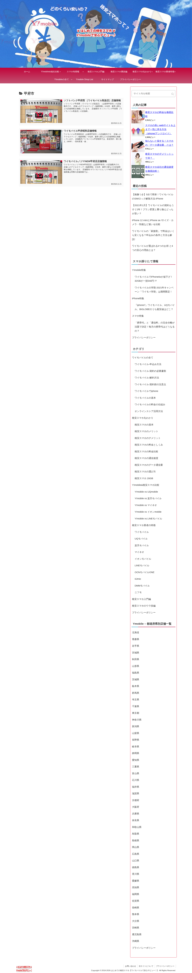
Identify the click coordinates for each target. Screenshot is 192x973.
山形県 (135, 666)
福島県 (135, 672)
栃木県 (135, 686)
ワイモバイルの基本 (145, 398)
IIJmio (138, 579)
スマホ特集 (138, 316)
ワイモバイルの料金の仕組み (150, 404)
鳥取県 (135, 833)
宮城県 (135, 652)
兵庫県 (135, 813)
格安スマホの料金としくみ (149, 444)
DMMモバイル (142, 585)
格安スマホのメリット (146, 431)
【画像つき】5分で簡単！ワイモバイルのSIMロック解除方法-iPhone (152, 196)
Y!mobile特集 (139, 270)
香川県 (135, 874)
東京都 (135, 713)
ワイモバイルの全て (142, 357)
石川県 (135, 780)
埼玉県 (135, 699)
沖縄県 (135, 941)
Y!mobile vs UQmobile (146, 491)
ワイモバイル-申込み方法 (148, 364)
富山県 (135, 773)
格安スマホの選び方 (145, 471)
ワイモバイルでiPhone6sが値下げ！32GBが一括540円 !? (154, 279)
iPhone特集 (138, 298)
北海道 (135, 632)
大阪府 (135, 807)
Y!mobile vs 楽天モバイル (148, 498)
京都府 (135, 800)
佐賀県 (135, 901)
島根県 (135, 840)
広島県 (135, 854)
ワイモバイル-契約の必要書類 (150, 371)
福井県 (135, 787)
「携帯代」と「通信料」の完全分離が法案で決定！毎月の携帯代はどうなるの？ (155, 326)
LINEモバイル (142, 565)
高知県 (135, 887)
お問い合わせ (130, 966)
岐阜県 (135, 746)
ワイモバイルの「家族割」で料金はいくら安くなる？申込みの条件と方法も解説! (153, 235)
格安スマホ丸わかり (142, 418)
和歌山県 (136, 827)
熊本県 (135, 914)
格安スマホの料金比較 (146, 451)
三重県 (135, 766)
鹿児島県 (136, 934)
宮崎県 (135, 927)
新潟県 (135, 726)
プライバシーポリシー (144, 337)
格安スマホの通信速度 (146, 458)
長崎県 (135, 907)
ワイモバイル (142, 532)
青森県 (135, 639)
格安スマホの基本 (144, 424)
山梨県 (135, 733)
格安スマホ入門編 (141, 599)
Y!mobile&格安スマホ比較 (145, 485)
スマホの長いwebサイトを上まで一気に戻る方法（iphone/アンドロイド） (160, 129)
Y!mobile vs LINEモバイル (148, 518)
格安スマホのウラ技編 (144, 605)
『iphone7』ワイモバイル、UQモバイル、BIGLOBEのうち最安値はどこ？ (155, 307)
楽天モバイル (142, 545)
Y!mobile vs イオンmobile (148, 512)
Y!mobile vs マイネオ (146, 505)
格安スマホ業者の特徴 (144, 525)
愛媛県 (135, 880)
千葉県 (135, 706)
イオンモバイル (143, 559)
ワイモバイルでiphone (146, 391)
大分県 (135, 921)
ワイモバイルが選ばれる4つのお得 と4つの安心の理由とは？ (152, 248)
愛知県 (135, 760)
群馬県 (135, 693)
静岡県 (135, 753)
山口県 (135, 860)
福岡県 (135, 894)
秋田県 (135, 659)
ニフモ (138, 592)
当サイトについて (146, 966)
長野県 (135, 740)
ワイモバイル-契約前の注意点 (150, 384)
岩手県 (135, 646)
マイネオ (139, 552)
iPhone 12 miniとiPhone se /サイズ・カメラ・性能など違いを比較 (152, 222)
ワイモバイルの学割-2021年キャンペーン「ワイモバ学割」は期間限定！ (154, 289)
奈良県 (135, 820)
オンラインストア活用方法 (149, 411)
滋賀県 (135, 793)
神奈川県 (136, 719)
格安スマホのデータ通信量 (149, 465)
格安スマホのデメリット (148, 438)
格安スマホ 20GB (144, 478)
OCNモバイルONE (144, 572)
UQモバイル (141, 538)
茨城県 (135, 679)
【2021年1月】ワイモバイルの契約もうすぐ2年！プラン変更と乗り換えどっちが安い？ (153, 209)
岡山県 (135, 847)
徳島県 (135, 867)
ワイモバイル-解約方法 (147, 377)
